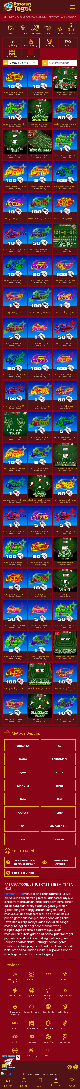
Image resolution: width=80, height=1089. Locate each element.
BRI (22, 826)
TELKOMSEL (59, 759)
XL (59, 746)
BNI (22, 839)
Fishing (47, 33)
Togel (11, 33)
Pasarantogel (13, 894)
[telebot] (8, 1061)
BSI (59, 799)
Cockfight (59, 33)
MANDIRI (23, 786)
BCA (23, 799)
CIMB (59, 786)
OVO (59, 772)
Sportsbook (35, 33)
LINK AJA (22, 746)
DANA (22, 759)
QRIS (22, 772)
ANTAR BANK (59, 826)
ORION (59, 839)
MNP (59, 813)
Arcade (71, 33)
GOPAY (22, 813)
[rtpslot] (7, 1074)
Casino (23, 33)
